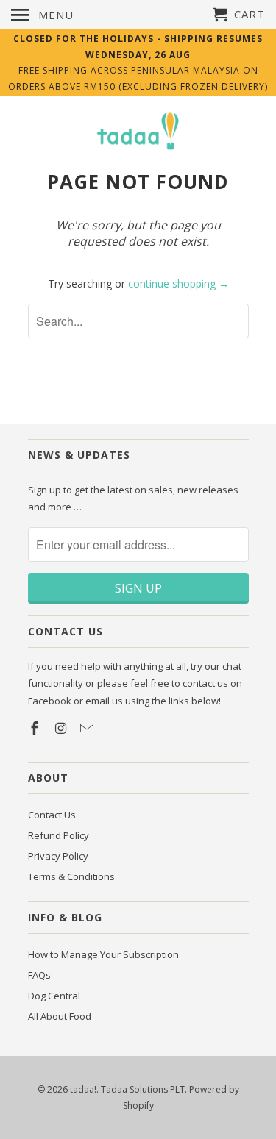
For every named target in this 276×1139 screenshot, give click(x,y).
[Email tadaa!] (88, 728)
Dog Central (54, 995)
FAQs (39, 975)
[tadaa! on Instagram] (62, 728)
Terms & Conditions (71, 876)
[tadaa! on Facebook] (36, 728)
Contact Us (52, 814)
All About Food (59, 1016)
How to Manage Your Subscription (103, 954)
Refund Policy (58, 835)
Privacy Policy (58, 856)
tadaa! (83, 1089)
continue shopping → (178, 283)
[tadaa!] (138, 132)
